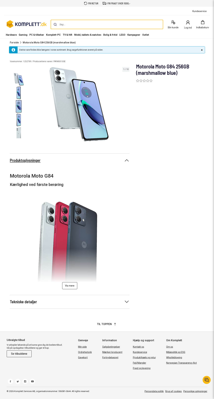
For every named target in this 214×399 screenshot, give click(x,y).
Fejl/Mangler (139, 363)
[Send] (55, 24)
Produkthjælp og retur (144, 357)
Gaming (23, 34)
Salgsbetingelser (111, 346)
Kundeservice (140, 352)
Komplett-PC (53, 34)
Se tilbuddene (19, 353)
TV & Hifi (67, 34)
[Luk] (201, 50)
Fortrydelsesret (110, 357)
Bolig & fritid (110, 34)
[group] (79, 104)
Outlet (145, 34)
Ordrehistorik (85, 352)
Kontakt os (138, 346)
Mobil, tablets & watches (87, 34)
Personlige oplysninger (195, 391)
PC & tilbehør (36, 34)
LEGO (122, 34)
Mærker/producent (112, 352)
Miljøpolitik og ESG (175, 352)
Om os (169, 346)
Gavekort (83, 357)
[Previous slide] (31, 105)
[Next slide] (126, 105)
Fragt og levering (141, 368)
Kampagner (133, 34)
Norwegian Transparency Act (181, 363)
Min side (82, 346)
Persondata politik (154, 391)
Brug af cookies (173, 391)
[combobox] (107, 24)
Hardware (11, 34)
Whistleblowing (174, 357)
